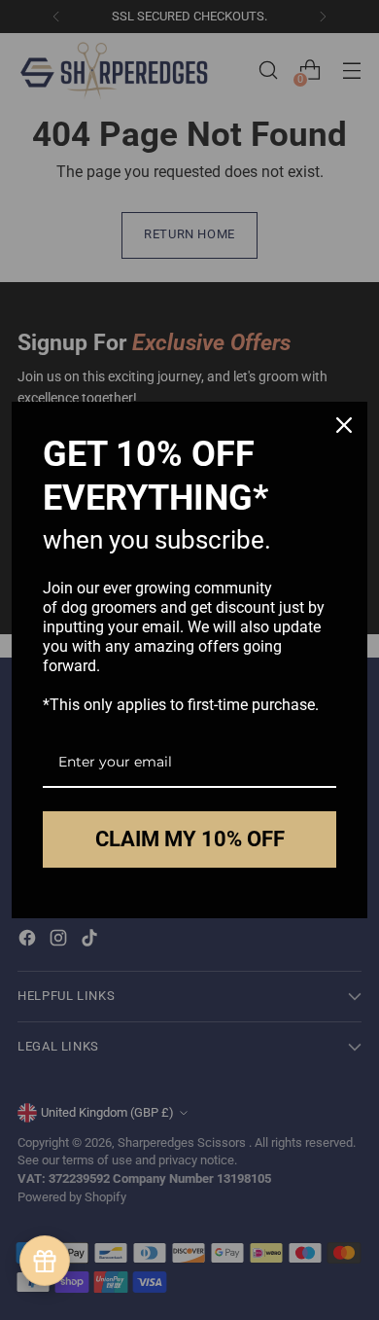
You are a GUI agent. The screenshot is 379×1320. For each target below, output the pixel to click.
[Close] (344, 425)
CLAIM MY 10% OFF (190, 839)
